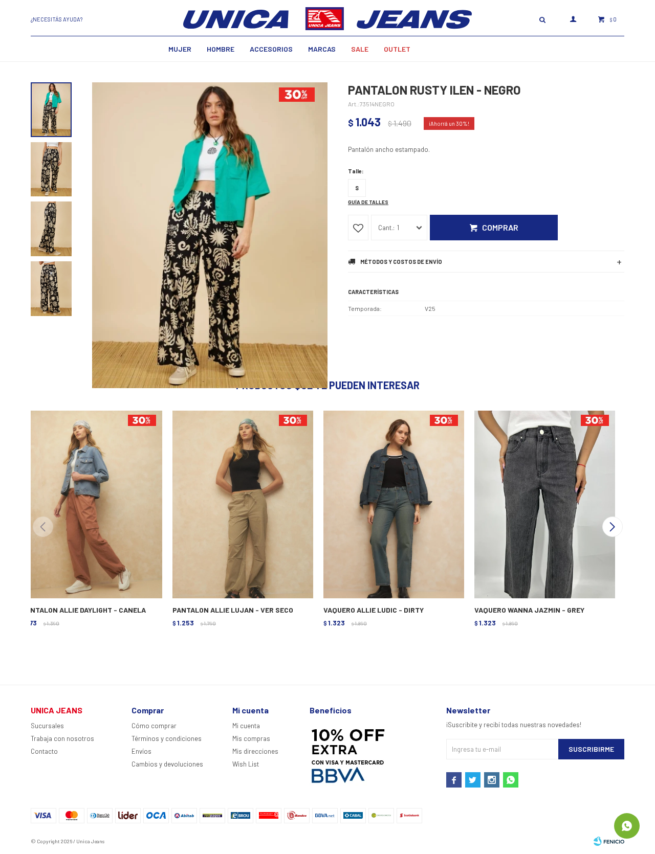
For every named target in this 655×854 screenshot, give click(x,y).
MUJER (179, 48)
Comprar (500, 227)
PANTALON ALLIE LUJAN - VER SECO (232, 609)
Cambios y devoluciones (167, 764)
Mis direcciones (255, 751)
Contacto (44, 751)
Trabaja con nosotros (62, 738)
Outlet (397, 48)
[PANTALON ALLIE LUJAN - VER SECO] (241, 503)
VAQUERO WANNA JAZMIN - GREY (529, 609)
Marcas (322, 48)
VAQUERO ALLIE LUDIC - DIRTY (373, 609)
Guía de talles (368, 202)
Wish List (245, 764)
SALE (359, 48)
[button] (612, 526)
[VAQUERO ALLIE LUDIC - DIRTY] (392, 503)
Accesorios (271, 48)
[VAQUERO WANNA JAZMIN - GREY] (543, 503)
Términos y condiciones (167, 738)
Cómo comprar (154, 726)
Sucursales (47, 726)
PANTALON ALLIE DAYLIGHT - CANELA (83, 609)
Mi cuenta (246, 726)
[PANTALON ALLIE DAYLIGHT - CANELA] (90, 503)
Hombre (220, 48)
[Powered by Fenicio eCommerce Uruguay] (609, 841)
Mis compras (251, 738)
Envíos (141, 751)
